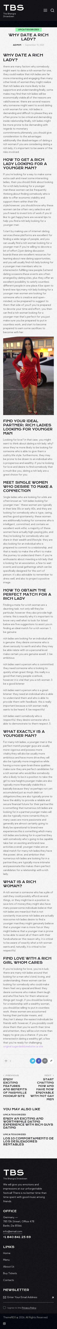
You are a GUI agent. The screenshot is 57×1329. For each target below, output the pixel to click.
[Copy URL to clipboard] (51, 1061)
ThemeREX (9, 1317)
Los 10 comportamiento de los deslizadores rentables (28, 1141)
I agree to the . (22, 1307)
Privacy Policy (29, 1308)
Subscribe (51, 1297)
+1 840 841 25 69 (17, 1237)
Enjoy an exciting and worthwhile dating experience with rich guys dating (28, 1123)
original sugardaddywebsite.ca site (23, 1046)
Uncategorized (28, 30)
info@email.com (12, 1231)
